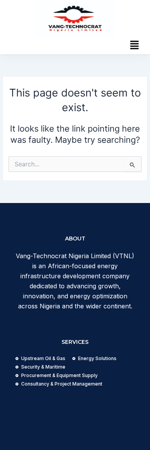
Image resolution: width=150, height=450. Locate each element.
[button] (134, 45)
